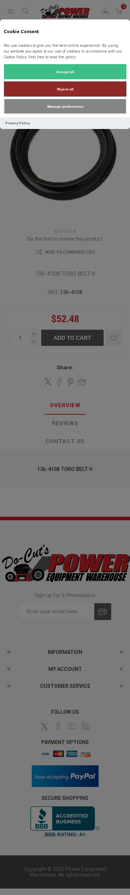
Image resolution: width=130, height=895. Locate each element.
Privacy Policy (17, 123)
